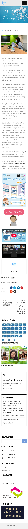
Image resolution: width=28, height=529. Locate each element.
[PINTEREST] (21, 287)
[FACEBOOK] (11, 287)
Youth (11, 388)
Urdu (9, 282)
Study (23, 385)
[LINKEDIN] (18, 287)
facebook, (23, 163)
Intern (20, 383)
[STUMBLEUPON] (11, 291)
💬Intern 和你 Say (7, 365)
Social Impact (14, 385)
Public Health (7, 386)
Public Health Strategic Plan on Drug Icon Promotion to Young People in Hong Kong (12, 403)
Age (4, 380)
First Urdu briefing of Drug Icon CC (13, 416)
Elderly (8, 383)
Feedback (17, 383)
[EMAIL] (14, 291)
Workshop (14, 282)
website (17, 163)
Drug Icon (13, 380)
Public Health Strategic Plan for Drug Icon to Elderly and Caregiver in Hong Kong (20, 307)
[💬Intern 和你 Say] (14, 354)
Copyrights (4, 467)
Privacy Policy (5, 470)
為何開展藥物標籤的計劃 (7, 303)
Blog (13, 277)
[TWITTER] (14, 287)
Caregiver (7, 380)
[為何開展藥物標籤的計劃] (14, 332)
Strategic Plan (19, 385)
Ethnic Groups (12, 383)
